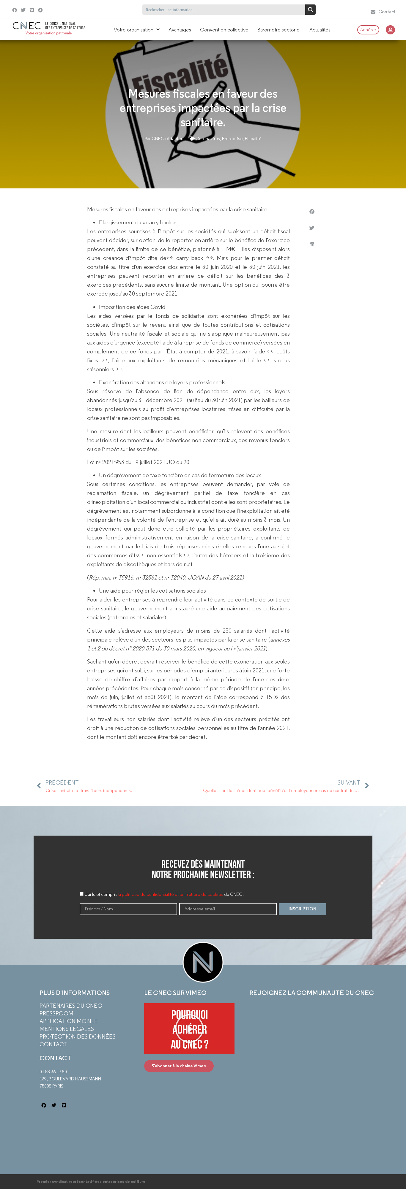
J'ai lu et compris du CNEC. (164, 894)
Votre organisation (133, 29)
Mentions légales (67, 1028)
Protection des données (78, 1036)
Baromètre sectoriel (278, 29)
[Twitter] (23, 10)
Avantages (180, 29)
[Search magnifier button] (310, 9)
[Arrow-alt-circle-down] (51, 10)
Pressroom (56, 1013)
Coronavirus (207, 138)
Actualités (320, 29)
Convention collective (224, 29)
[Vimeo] (32, 10)
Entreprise (232, 138)
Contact (53, 1044)
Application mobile (69, 1021)
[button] (312, 211)
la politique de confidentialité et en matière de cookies (170, 894)
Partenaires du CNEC (71, 1005)
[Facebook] (14, 10)
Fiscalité (253, 138)
